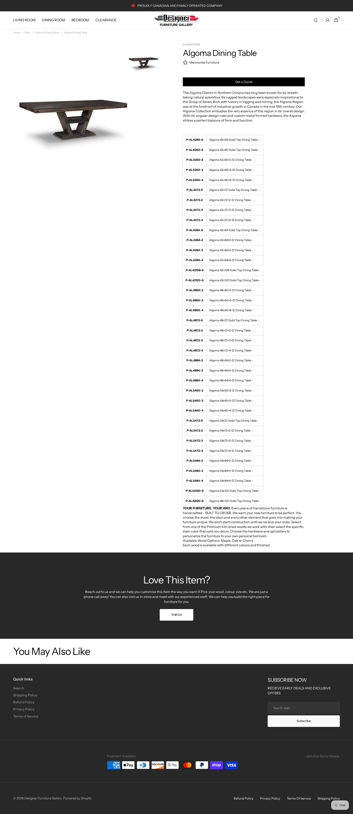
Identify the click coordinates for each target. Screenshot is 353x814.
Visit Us (176, 614)
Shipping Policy (25, 695)
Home (16, 32)
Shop (27, 32)
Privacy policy (270, 798)
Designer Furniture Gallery (43, 798)
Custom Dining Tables (47, 32)
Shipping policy (329, 798)
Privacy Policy (23, 709)
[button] (316, 20)
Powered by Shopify (77, 798)
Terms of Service (25, 716)
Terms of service (299, 798)
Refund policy (243, 798)
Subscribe (304, 721)
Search (18, 688)
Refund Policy (23, 702)
